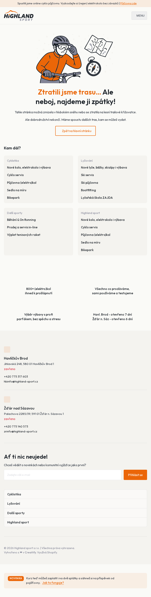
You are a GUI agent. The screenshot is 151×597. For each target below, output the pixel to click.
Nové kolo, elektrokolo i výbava (29, 167)
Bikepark (13, 198)
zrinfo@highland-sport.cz (20, 431)
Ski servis (87, 175)
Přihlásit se (135, 475)
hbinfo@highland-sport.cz (21, 381)
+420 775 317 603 (16, 376)
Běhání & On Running (21, 220)
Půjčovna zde (128, 3)
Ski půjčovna (89, 183)
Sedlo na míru (16, 190)
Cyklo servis (15, 175)
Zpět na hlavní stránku (76, 131)
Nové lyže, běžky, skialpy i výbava (104, 167)
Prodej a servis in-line (22, 227)
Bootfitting (88, 190)
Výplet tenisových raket (23, 235)
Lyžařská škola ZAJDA (97, 198)
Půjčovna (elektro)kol (21, 183)
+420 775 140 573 (16, 426)
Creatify (30, 552)
